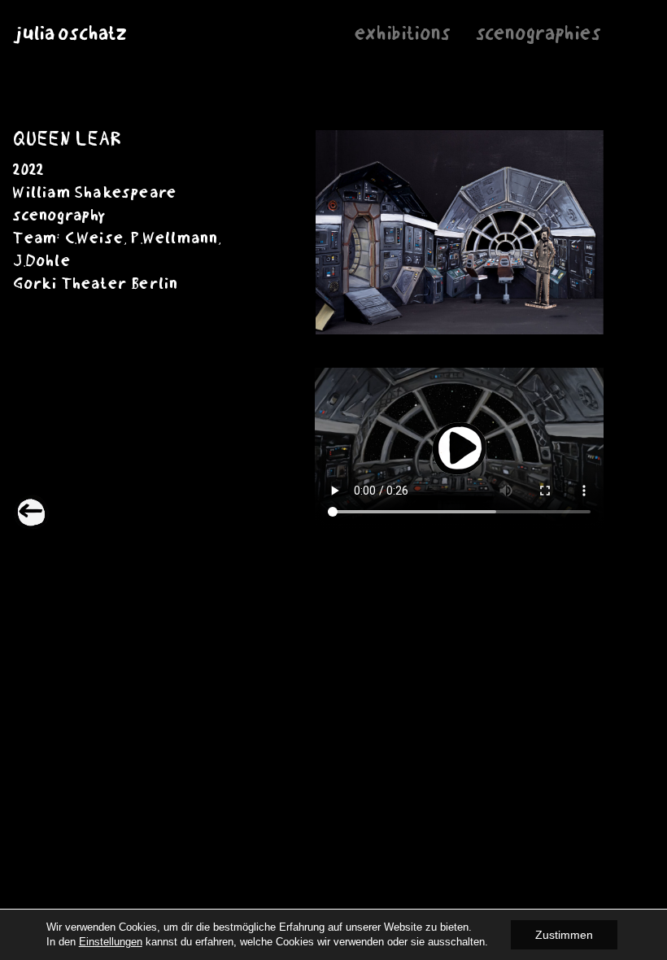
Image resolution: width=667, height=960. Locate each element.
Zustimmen (564, 934)
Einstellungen (110, 942)
